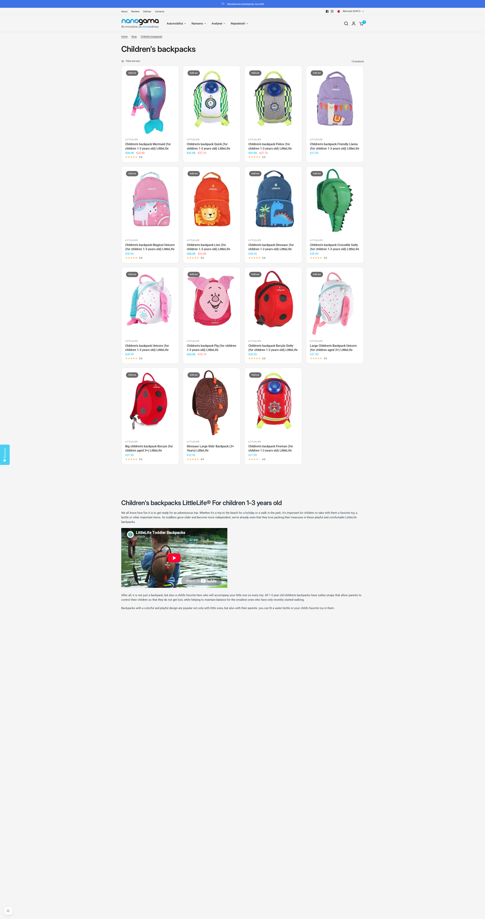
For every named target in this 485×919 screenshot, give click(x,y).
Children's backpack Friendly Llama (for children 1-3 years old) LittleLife (334, 146)
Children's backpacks (151, 36)
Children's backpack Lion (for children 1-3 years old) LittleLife (208, 247)
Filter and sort (133, 61)
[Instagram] (332, 11)
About (124, 11)
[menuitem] (125, 11)
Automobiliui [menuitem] (175, 23)
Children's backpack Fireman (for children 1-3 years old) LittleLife (270, 448)
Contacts (159, 11)
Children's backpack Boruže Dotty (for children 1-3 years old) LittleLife (273, 348)
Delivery (147, 11)
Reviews (135, 11)
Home (124, 36)
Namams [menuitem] (197, 23)
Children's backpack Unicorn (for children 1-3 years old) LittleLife (147, 348)
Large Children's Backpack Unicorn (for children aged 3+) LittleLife (333, 348)
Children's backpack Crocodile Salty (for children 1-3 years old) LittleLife (334, 247)
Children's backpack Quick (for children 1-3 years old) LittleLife (208, 146)
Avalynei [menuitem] (217, 23)
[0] (360, 23)
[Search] (346, 23)
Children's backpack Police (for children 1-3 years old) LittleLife (270, 146)
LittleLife (131, 139)
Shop (134, 36)
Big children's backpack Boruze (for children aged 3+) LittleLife (149, 448)
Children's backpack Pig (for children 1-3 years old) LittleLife (211, 348)
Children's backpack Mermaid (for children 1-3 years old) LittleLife (148, 146)
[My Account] (353, 23)
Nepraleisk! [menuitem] (238, 23)
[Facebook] (327, 11)
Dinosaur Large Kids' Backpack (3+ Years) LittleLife (210, 448)
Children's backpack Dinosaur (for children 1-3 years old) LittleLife (271, 247)
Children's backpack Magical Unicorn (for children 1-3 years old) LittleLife (150, 247)
